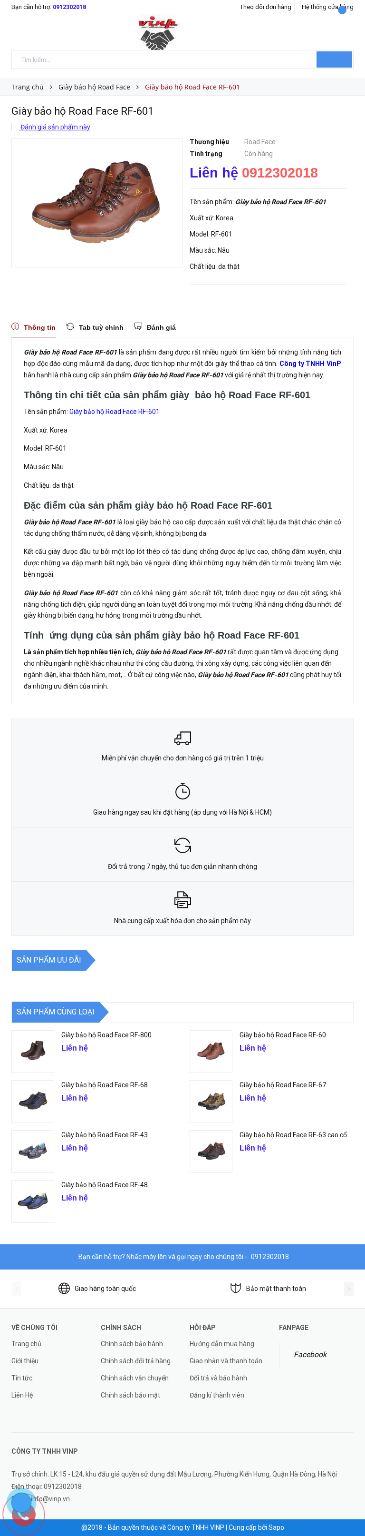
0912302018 (69, 6)
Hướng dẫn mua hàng (222, 1344)
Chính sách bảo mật (130, 1395)
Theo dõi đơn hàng (265, 6)
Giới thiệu (24, 1361)
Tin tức (21, 1378)
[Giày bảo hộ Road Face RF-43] (32, 1151)
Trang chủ (26, 1344)
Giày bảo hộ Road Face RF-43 (104, 1135)
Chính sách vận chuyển (135, 1378)
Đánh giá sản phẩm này (54, 127)
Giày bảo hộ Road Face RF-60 (283, 1035)
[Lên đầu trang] (348, 1507)
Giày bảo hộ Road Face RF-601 (115, 411)
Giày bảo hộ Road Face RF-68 (104, 1085)
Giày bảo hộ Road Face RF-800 (106, 1035)
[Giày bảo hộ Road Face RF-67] (211, 1101)
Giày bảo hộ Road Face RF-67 (283, 1085)
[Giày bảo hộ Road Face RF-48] (32, 1201)
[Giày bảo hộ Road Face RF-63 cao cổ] (211, 1151)
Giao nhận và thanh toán (226, 1361)
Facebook (310, 1354)
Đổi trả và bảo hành (218, 1378)
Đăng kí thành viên (217, 1395)
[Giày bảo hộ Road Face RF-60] (211, 1051)
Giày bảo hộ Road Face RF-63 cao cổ (293, 1135)
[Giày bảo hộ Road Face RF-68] (32, 1101)
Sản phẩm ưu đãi (49, 960)
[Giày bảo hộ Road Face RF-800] (32, 1051)
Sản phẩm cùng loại (56, 1011)
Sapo (276, 1527)
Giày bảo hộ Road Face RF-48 (105, 1185)
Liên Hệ (22, 1395)
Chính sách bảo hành (132, 1344)
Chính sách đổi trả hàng (136, 1361)
